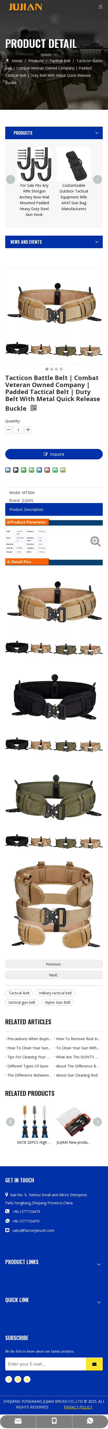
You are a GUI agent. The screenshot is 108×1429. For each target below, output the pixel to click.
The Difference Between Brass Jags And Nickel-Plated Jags (29, 1075)
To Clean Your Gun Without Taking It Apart (78, 1047)
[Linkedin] (17, 1379)
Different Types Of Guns (27, 1066)
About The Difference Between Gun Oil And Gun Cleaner (78, 1066)
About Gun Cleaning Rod (77, 1075)
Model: (15, 492)
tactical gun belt (22, 1002)
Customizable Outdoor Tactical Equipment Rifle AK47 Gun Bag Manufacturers (74, 197)
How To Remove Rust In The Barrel (78, 1038)
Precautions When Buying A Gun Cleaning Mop (29, 1038)
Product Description (26, 509)
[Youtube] (27, 1379)
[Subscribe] (94, 1363)
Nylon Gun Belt (58, 1002)
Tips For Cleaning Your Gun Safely (29, 1056)
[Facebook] (8, 1379)
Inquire (57, 454)
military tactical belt (55, 992)
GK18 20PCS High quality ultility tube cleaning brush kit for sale (34, 1142)
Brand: (14, 500)
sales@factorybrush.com (33, 1230)
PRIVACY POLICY (78, 1407)
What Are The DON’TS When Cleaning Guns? (78, 1056)
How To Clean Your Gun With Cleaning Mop (29, 1047)
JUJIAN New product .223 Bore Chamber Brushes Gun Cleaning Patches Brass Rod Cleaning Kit (74, 1142)
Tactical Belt (19, 992)
